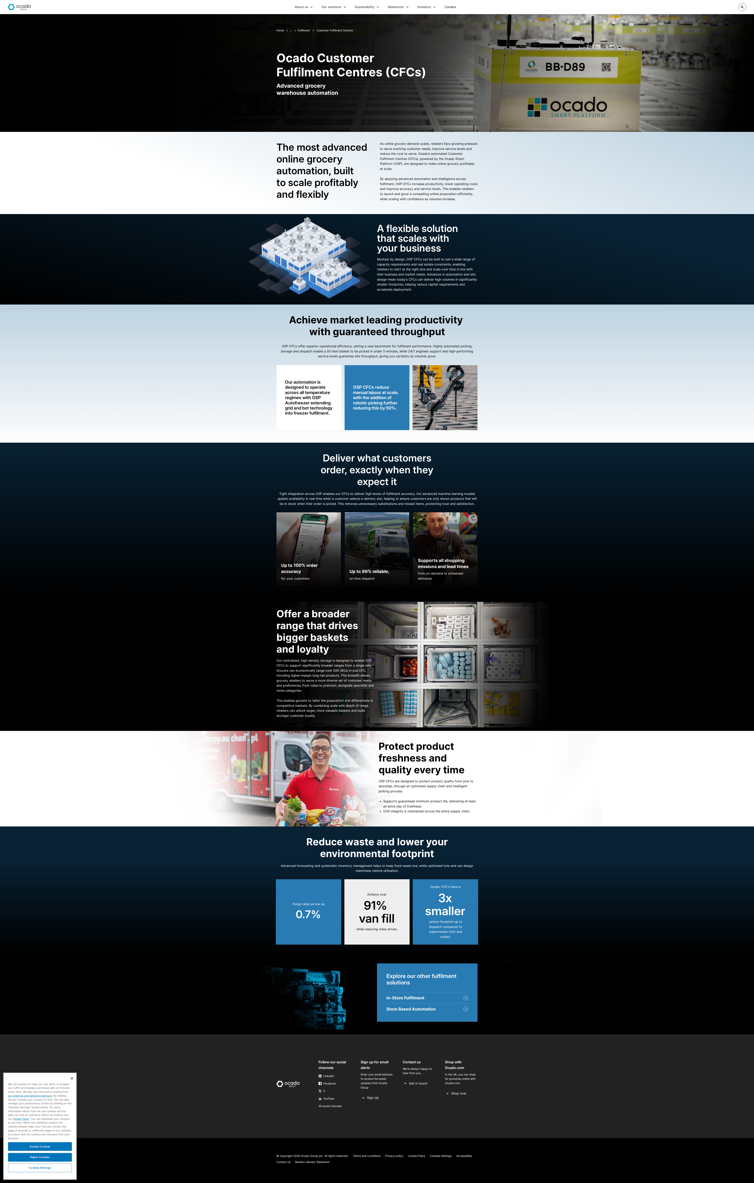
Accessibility (464, 1155)
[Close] (72, 1078)
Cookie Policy (416, 1155)
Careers (450, 7)
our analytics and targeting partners (30, 1095)
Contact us (283, 1162)
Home (280, 30)
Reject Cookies (40, 1157)
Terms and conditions (367, 1155)
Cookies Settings (441, 1155)
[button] (303, 7)
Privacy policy (394, 1155)
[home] (19, 7)
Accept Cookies (40, 1146)
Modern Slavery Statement (312, 1162)
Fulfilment (304, 30)
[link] (288, 1085)
